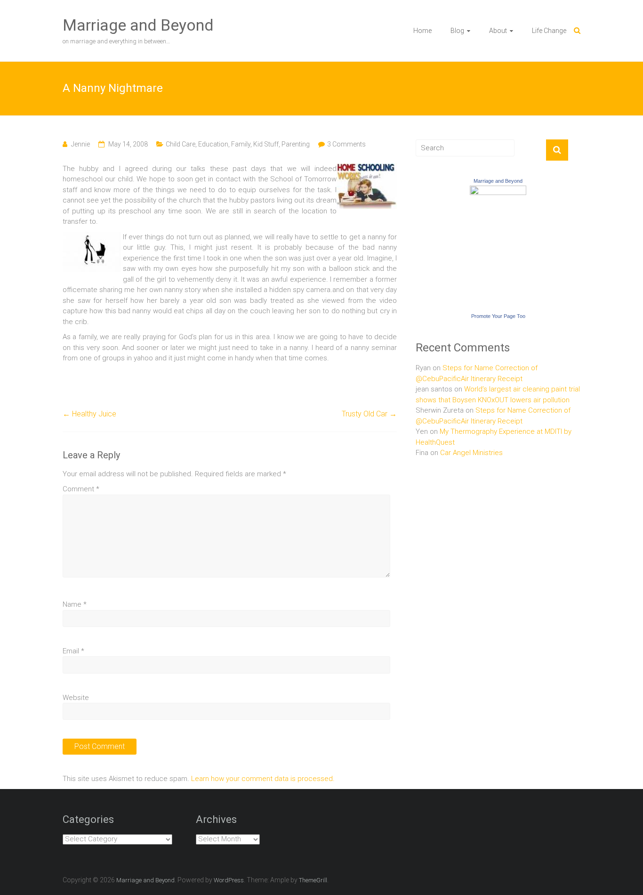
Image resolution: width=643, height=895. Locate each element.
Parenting (295, 144)
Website (76, 697)
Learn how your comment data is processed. (263, 778)
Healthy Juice (89, 413)
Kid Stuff (266, 144)
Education (213, 144)
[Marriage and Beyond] (498, 191)
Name (75, 604)
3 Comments (346, 144)
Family (240, 144)
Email (73, 651)
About (498, 30)
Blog (457, 30)
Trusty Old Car (369, 413)
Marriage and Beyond (138, 25)
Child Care (180, 144)
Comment (81, 489)
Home (422, 30)
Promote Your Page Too (498, 316)
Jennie (80, 144)
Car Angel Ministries (471, 452)
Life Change (549, 30)
